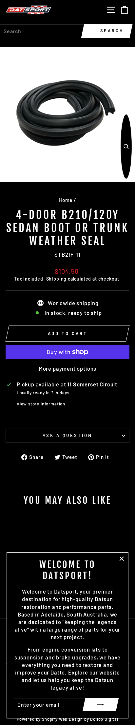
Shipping (56, 279)
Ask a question (68, 435)
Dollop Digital (104, 719)
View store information (41, 403)
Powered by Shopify (37, 719)
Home (65, 200)
